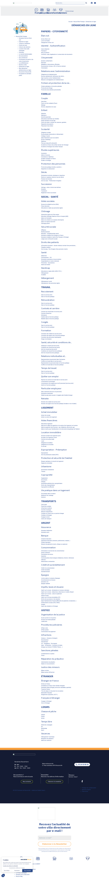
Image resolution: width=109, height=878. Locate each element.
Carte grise (44, 504)
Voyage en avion (45, 517)
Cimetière (21, 52)
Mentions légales (86, 789)
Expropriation (44, 453)
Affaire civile (44, 628)
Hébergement (44, 273)
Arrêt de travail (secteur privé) (49, 349)
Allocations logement (46, 423)
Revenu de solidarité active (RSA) (50, 204)
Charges (43, 481)
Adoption (43, 113)
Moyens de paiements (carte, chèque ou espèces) (54, 544)
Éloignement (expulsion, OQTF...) (49, 694)
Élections (43, 62)
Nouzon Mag (19, 876)
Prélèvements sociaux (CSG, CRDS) (50, 602)
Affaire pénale (45, 630)
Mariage (43, 105)
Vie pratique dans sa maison (48, 493)
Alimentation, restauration (48, 561)
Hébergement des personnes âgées (50, 283)
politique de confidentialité (48, 851)
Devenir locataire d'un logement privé (51, 435)
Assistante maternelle (47, 393)
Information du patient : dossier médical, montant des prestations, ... (59, 245)
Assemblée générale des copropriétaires (51, 483)
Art (42, 726)
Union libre (43, 101)
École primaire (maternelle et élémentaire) (52, 134)
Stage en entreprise (46, 339)
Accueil (70, 21)
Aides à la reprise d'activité (48, 221)
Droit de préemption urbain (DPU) (49, 454)
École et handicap (45, 139)
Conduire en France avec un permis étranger (52, 513)
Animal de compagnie (46, 725)
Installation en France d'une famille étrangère (53, 685)
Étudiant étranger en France (48, 158)
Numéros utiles (23, 64)
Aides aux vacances (46, 740)
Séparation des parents (47, 124)
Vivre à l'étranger (45, 703)
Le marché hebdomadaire (25, 54)
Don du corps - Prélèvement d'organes (51, 180)
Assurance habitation (46, 530)
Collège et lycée (45, 136)
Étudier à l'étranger (46, 160)
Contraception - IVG (46, 257)
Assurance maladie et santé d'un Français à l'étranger (55, 237)
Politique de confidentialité (89, 788)
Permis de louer (23, 45)
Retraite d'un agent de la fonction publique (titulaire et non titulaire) (58, 403)
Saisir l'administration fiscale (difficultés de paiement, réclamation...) (58, 601)
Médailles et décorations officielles (50, 64)
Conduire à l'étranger (46, 515)
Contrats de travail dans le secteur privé (51, 311)
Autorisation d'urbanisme (47, 469)
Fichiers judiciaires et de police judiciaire (51, 86)
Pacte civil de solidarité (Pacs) (49, 103)
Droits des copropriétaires (48, 485)
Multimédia (44, 728)
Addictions (44, 255)
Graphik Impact (41, 790)
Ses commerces (23, 57)
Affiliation (43, 230)
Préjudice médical (45, 247)
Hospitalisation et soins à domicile (50, 261)
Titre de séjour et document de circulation (52, 691)
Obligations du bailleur (47, 442)
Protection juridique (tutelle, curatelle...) (51, 167)
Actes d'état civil (45, 39)
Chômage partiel (45, 223)
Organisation (44, 478)
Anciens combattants (46, 61)
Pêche (43, 716)
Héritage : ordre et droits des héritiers (51, 187)
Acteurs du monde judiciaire (48, 619)
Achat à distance (45, 552)
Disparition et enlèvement (48, 169)
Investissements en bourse (48, 580)
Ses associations (23, 56)
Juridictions (44, 621)
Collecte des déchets (24, 47)
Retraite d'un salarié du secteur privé (50, 402)
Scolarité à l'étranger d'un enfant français (52, 146)
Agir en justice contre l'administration (50, 78)
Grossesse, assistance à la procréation (51, 259)
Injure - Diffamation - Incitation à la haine (51, 645)
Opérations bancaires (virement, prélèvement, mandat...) (55, 540)
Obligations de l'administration (49, 74)
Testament (44, 191)
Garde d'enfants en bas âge (48, 120)
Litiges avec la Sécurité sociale (49, 239)
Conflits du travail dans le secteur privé (51, 361)
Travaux (43, 471)
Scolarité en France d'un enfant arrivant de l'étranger (55, 145)
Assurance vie (44, 581)
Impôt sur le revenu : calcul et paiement (51, 593)
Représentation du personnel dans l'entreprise (53, 359)
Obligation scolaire (46, 132)
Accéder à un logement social (49, 437)
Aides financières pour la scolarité (50, 137)
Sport (42, 730)
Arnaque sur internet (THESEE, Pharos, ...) (51, 647)
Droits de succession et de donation (50, 599)
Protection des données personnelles (51, 90)
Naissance (43, 115)
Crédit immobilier (45, 570)
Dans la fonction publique (47, 296)
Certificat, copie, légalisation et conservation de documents (56, 54)
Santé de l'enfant (45, 264)
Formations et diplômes (47, 157)
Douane (43, 604)
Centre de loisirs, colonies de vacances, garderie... (54, 122)
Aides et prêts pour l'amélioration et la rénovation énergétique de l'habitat (60, 429)
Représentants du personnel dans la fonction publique (55, 363)
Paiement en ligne (23, 41)
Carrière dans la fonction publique (50, 317)
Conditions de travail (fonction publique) (51, 351)
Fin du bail (43, 446)
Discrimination (44, 640)
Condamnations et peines (47, 653)
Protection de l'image (46, 88)
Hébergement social (46, 281)
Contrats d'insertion (46, 313)
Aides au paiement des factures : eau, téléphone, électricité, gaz (58, 427)
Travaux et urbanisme (24, 43)
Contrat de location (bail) (47, 439)
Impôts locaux (45, 595)
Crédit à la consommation (47, 568)
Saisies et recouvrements (47, 664)
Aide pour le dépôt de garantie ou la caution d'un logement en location (59, 425)
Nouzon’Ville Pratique (21, 36)
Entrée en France (45, 684)
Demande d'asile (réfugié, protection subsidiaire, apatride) (56, 687)
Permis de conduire (46, 506)
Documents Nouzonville (25, 72)
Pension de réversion (46, 179)
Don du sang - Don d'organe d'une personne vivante (54, 249)
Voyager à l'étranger (46, 701)
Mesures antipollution (46, 511)
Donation (43, 189)
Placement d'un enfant (47, 126)
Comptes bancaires (46, 539)
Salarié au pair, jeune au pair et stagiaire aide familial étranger (57, 395)
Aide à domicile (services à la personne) (51, 391)
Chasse (43, 714)
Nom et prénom (45, 52)
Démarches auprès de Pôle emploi (50, 214)
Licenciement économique (48, 381)
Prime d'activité (45, 206)
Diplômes (43, 141)
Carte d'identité (45, 49)
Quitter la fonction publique (48, 385)
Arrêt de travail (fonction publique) (50, 352)
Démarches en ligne (24, 66)
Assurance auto (45, 532)
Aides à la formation (46, 218)
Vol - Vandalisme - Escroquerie (49, 643)
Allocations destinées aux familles (50, 118)
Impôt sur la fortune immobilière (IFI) (50, 597)
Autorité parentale (46, 117)
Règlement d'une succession (48, 192)
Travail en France (45, 689)
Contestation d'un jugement (48, 631)
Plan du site (85, 791)
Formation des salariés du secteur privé (51, 333)
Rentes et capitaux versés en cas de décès (52, 177)
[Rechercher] (86, 2)
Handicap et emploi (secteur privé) (50, 345)
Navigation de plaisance (47, 738)
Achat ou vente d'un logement (49, 417)
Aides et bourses (45, 155)
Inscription (44, 153)
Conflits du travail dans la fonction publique (52, 364)
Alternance (44, 315)
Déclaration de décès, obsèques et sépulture (53, 175)
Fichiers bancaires (45, 542)
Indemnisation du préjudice (48, 662)
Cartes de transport (46, 518)
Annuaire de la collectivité (22, 874)
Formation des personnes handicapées (51, 337)
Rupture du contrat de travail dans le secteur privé (54, 379)
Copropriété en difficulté (47, 487)
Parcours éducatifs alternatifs (49, 143)
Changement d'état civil (47, 42)
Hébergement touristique (47, 737)
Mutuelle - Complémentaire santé (50, 233)
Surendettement (45, 571)
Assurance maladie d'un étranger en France (52, 235)
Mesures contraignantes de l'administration (52, 79)
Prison (42, 655)
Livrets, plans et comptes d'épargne (50, 578)
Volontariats (44, 68)
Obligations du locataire (47, 444)
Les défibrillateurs (23, 63)
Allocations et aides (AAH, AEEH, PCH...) (51, 271)
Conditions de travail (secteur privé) (50, 347)
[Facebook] (92, 3)
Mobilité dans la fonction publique (50, 318)
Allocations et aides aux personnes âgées (52, 208)
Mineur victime (45, 670)
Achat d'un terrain (45, 415)
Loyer (42, 441)
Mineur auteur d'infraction (47, 672)
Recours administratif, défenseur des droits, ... (53, 76)
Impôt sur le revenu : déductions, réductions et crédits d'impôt (57, 592)
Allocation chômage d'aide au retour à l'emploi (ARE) (54, 216)
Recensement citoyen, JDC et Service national (53, 66)
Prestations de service (47, 554)
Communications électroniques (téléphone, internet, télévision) (57, 558)
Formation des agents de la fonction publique (53, 335)
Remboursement (45, 231)
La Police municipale (21, 872)
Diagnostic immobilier (46, 463)
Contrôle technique (46, 510)
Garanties (43, 556)
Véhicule (43, 559)
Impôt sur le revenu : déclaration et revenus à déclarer (55, 590)
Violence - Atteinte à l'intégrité (49, 638)
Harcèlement (44, 641)
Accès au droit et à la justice (48, 618)
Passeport (44, 51)
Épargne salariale (45, 583)
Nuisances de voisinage (47, 495)
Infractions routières (46, 508)
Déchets (43, 497)
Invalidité (43, 274)
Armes (42, 718)
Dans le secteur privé (46, 295)
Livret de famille (45, 40)
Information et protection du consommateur (52, 551)
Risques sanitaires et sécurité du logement (52, 461)
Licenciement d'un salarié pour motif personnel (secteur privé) (57, 383)
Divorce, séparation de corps (48, 107)
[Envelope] (95, 3)
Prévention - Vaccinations (48, 263)
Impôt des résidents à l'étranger (49, 606)
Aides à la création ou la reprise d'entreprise (52, 220)
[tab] (68, 31)
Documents (44, 480)
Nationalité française (46, 692)
